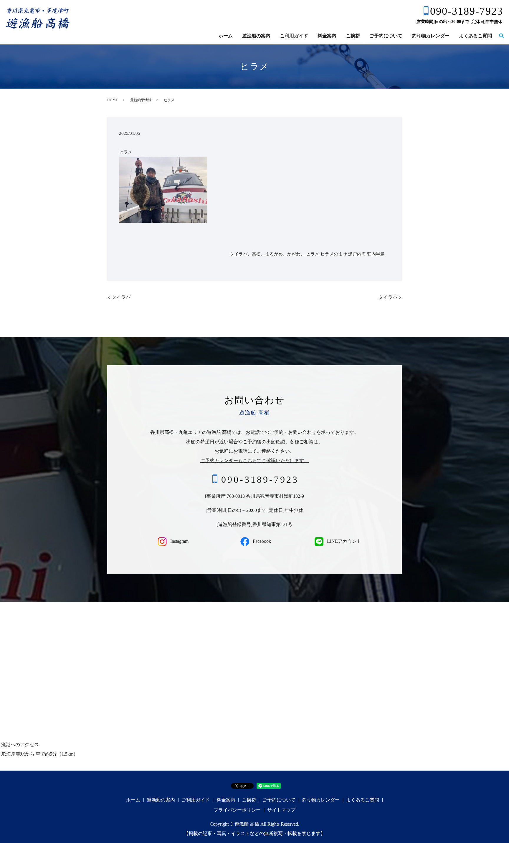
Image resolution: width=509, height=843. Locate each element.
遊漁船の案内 (256, 35)
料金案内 (327, 35)
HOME (112, 100)
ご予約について (385, 35)
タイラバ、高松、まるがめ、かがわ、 (267, 254)
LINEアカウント (343, 541)
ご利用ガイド (294, 35)
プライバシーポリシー (237, 809)
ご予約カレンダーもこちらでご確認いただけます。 (254, 460)
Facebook (261, 541)
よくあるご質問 (475, 35)
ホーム (226, 35)
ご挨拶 (353, 35)
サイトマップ (281, 809)
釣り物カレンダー (430, 35)
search (501, 36)
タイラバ (121, 297)
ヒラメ (312, 254)
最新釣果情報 (140, 100)
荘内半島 (376, 254)
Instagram (179, 541)
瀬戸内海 (357, 254)
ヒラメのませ (333, 254)
